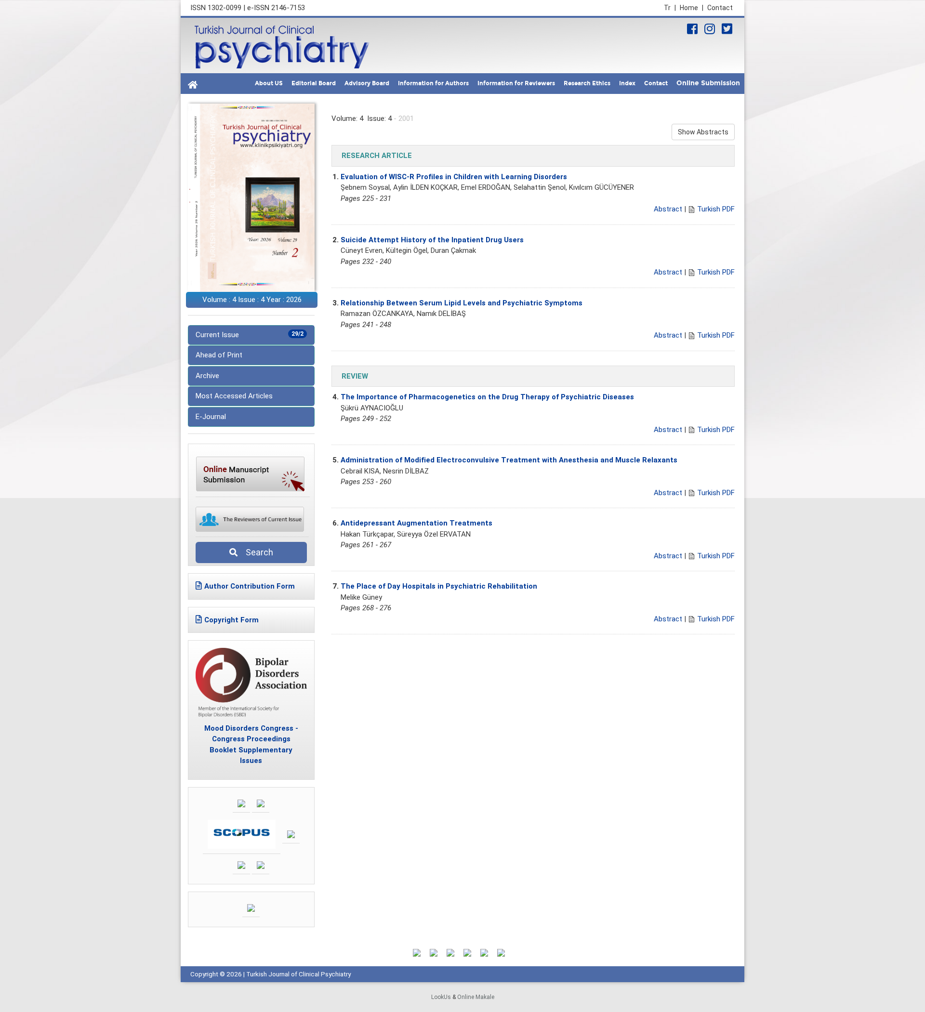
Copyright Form (231, 620)
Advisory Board (366, 83)
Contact (720, 8)
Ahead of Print (219, 355)
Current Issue (250, 334)
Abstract (668, 209)
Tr (670, 8)
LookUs (441, 997)
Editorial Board (313, 83)
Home (691, 8)
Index (627, 83)
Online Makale (475, 997)
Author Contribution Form (249, 586)
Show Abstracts (703, 132)
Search (256, 552)
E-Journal (211, 416)
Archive (207, 375)
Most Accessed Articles (234, 396)
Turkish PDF (716, 209)
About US (269, 83)
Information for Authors (433, 83)
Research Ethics (587, 83)
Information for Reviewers (516, 83)
